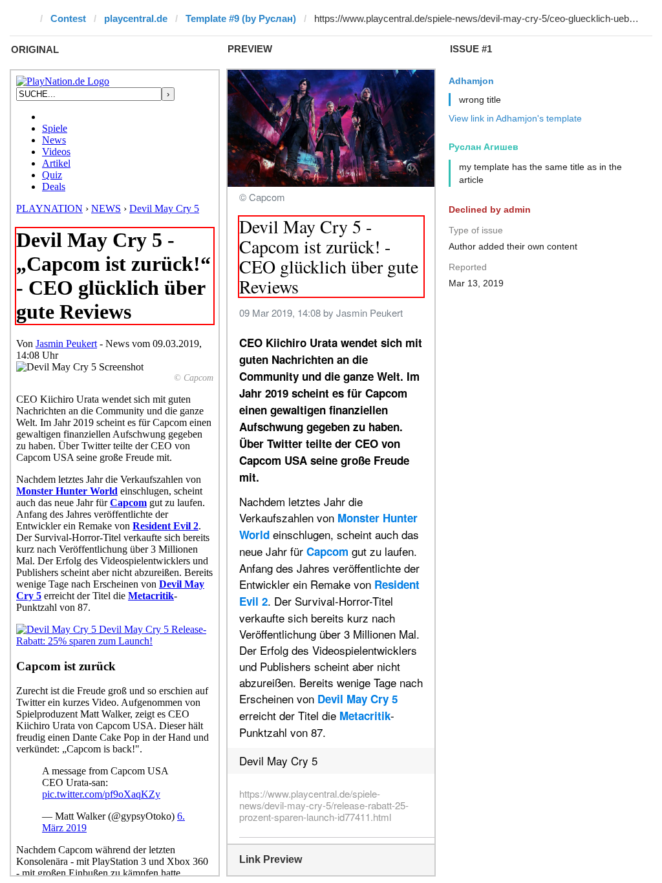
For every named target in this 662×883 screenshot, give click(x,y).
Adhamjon (471, 81)
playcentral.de (135, 18)
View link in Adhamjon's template (515, 118)
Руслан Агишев (483, 147)
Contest (68, 18)
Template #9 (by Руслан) (241, 18)
